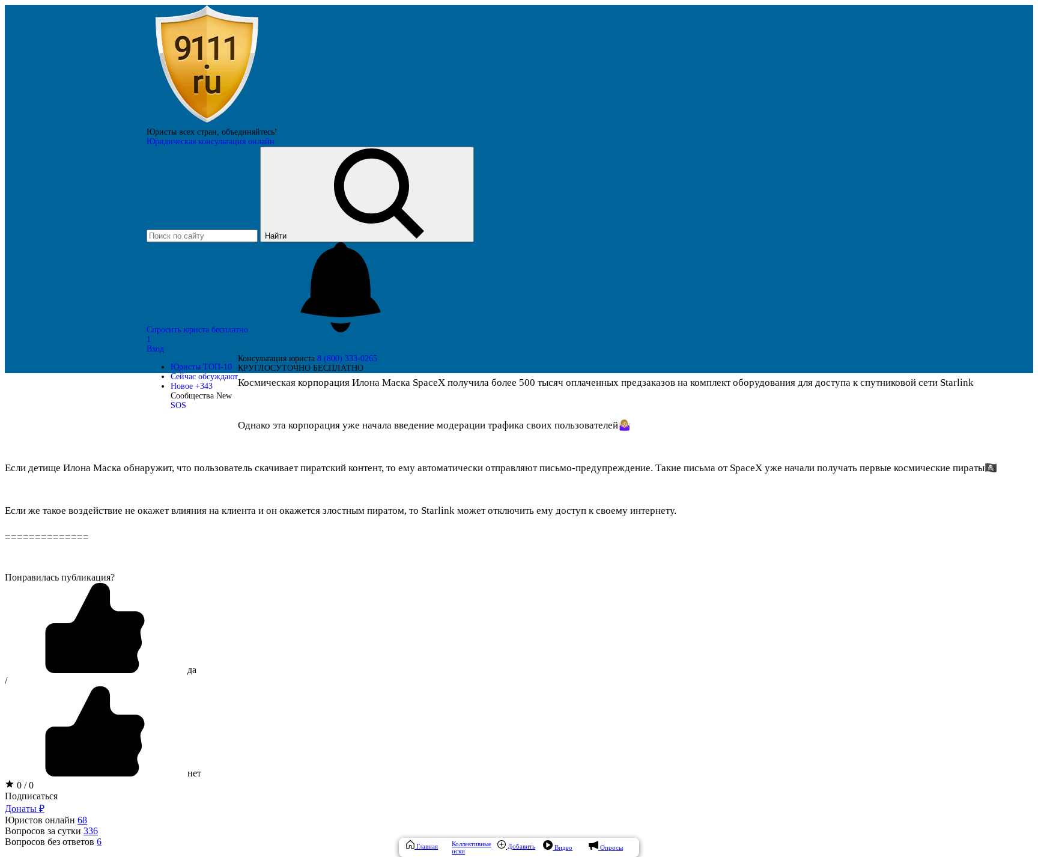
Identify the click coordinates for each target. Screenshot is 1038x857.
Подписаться (31, 796)
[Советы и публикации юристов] (207, 122)
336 (90, 831)
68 (82, 820)
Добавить (520, 846)
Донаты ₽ (24, 809)
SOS (178, 405)
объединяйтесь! (250, 131)
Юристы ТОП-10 (201, 366)
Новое (192, 386)
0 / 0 (24, 785)
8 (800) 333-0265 (347, 358)
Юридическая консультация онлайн (211, 141)
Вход (155, 348)
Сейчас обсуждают (204, 376)
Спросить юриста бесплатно (198, 329)
